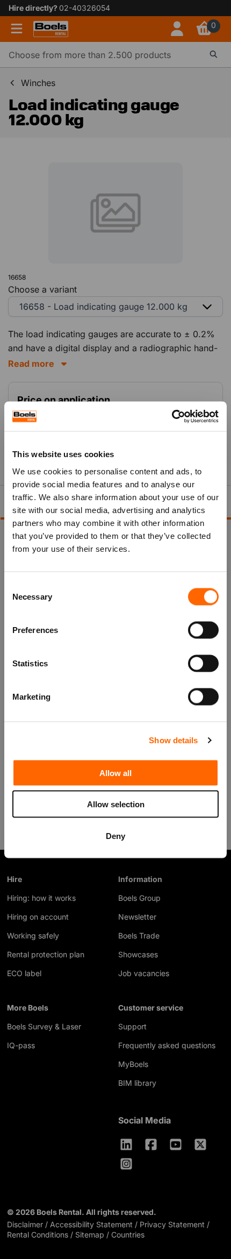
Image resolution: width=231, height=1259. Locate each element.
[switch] (203, 629)
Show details (173, 740)
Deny (115, 835)
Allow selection (116, 804)
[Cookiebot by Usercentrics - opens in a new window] (172, 416)
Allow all (115, 772)
